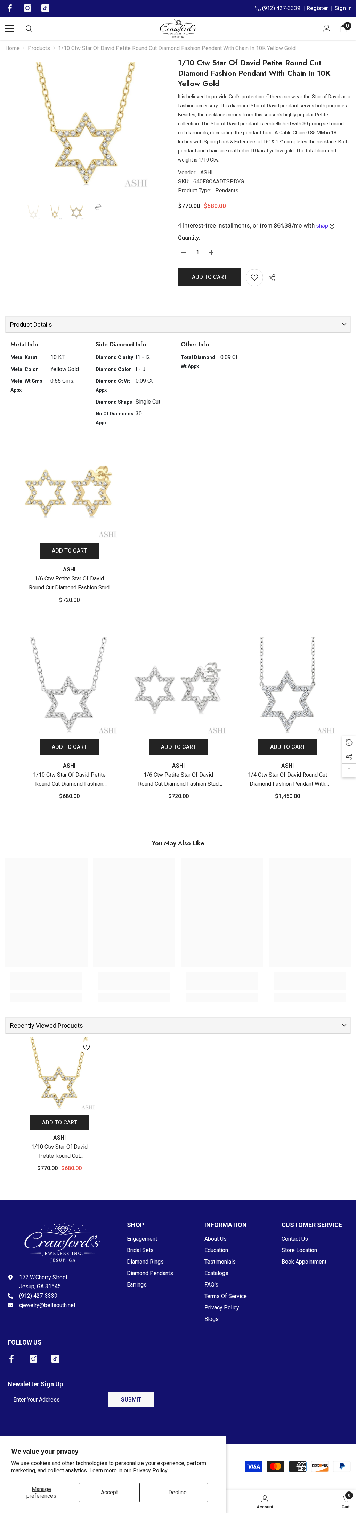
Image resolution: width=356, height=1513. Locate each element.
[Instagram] (33, 1358)
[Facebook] (11, 1358)
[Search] (29, 29)
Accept (109, 1492)
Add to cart (209, 277)
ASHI (206, 172)
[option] (86, 126)
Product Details (31, 324)
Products (39, 48)
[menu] (9, 28)
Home (12, 48)
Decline (177, 1492)
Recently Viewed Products (46, 1025)
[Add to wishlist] (254, 277)
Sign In (343, 8)
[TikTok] (55, 1358)
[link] (46, 985)
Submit (131, 1399)
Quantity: (189, 237)
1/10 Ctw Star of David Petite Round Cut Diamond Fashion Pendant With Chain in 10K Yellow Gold (59, 1151)
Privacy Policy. (150, 1470)
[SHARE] (269, 278)
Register (319, 8)
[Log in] (327, 28)
